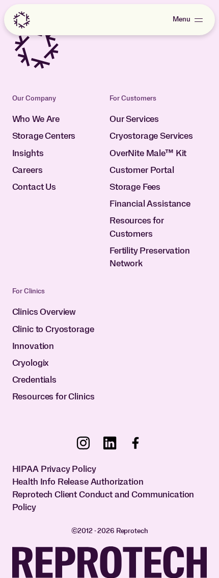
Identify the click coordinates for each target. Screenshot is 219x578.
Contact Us (34, 187)
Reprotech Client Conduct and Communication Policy (103, 501)
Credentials (34, 380)
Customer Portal (142, 170)
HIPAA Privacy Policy (54, 469)
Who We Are (36, 119)
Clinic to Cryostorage (53, 329)
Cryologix (30, 363)
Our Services (134, 119)
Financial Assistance (150, 204)
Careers (27, 170)
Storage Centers (44, 136)
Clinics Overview (44, 312)
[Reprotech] (21, 20)
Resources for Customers (137, 227)
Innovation (33, 346)
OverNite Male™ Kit (148, 153)
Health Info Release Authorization (78, 482)
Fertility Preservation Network (150, 257)
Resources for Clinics (53, 396)
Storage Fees (135, 187)
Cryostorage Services (151, 136)
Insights (28, 153)
